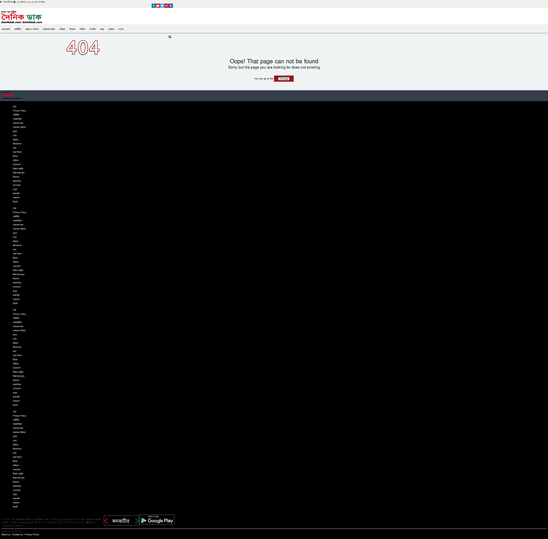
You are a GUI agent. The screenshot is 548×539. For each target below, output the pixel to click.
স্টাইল (82, 29)
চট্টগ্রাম (15, 139)
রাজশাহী (16, 193)
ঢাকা (14, 148)
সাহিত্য (62, 29)
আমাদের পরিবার (19, 127)
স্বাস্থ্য (102, 29)
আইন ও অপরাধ (32, 29)
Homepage (283, 79)
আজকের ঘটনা (49, 29)
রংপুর (15, 189)
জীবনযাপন (17, 143)
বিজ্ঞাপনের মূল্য (18, 172)
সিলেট (15, 201)
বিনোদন (16, 177)
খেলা (15, 135)
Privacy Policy (19, 110)
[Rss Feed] (171, 6)
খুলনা (15, 131)
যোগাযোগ (17, 185)
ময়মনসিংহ (17, 181)
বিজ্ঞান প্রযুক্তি (18, 168)
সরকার (111, 29)
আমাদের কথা (18, 123)
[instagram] (166, 6)
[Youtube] (158, 6)
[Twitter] (162, 6)
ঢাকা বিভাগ (17, 152)
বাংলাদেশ (6, 29)
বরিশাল (16, 160)
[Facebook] (154, 6)
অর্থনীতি (17, 29)
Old (14, 106)
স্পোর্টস (92, 29)
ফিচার (15, 156)
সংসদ (120, 29)
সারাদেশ (16, 197)
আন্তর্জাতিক (17, 119)
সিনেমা (72, 29)
